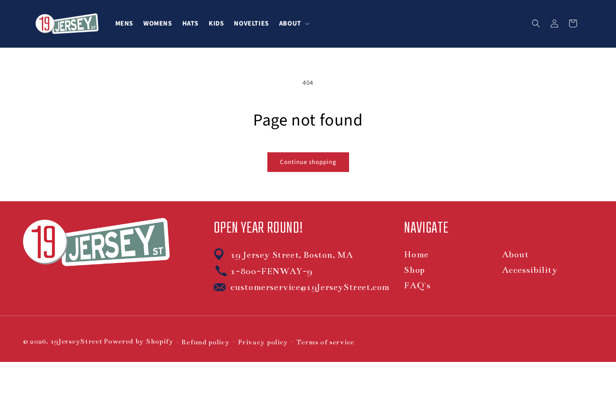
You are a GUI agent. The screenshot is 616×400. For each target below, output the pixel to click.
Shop (414, 269)
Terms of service (325, 342)
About (515, 254)
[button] (293, 23)
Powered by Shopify (138, 341)
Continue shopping (308, 162)
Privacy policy (263, 342)
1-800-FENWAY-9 (271, 271)
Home (416, 254)
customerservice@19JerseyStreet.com (310, 287)
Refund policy (205, 342)
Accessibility (530, 269)
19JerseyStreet (76, 341)
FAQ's (417, 285)
